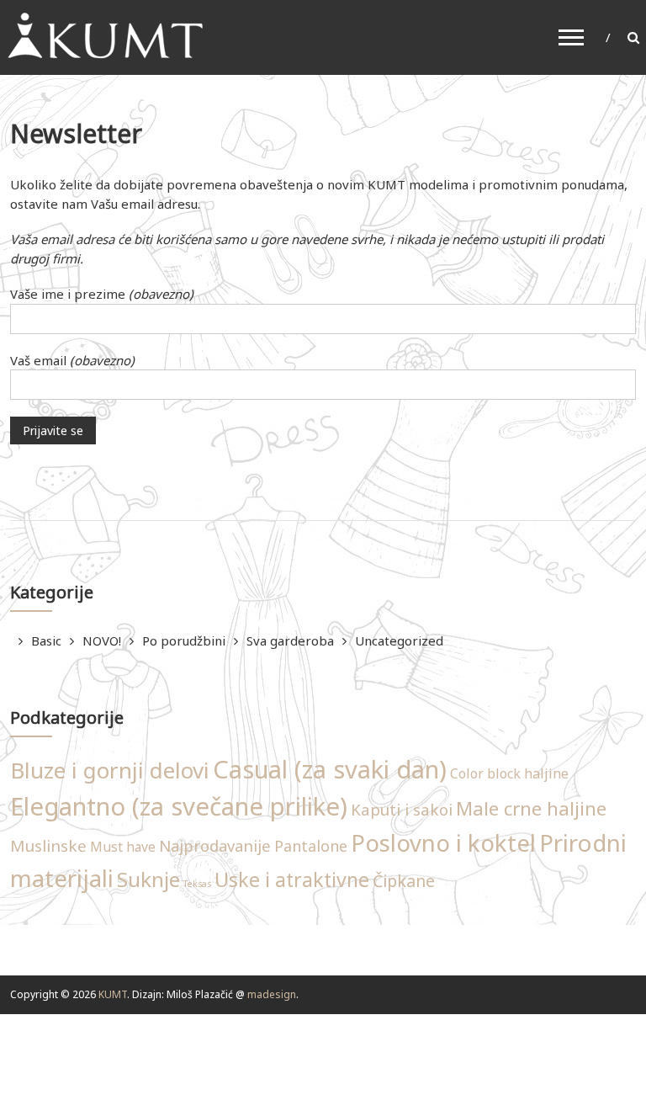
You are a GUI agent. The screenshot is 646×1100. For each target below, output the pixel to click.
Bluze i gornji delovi (109, 770)
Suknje (148, 879)
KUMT (112, 994)
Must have (123, 846)
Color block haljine (509, 773)
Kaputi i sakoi (402, 809)
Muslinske (48, 845)
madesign (271, 994)
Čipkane (404, 880)
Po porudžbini (183, 640)
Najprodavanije (215, 845)
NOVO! (101, 640)
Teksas (197, 884)
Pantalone (310, 846)
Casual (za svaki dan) (330, 769)
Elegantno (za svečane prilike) (178, 806)
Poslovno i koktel (443, 842)
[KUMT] (103, 35)
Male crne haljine (531, 808)
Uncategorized (399, 640)
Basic (46, 640)
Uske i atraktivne (291, 879)
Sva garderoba (290, 640)
